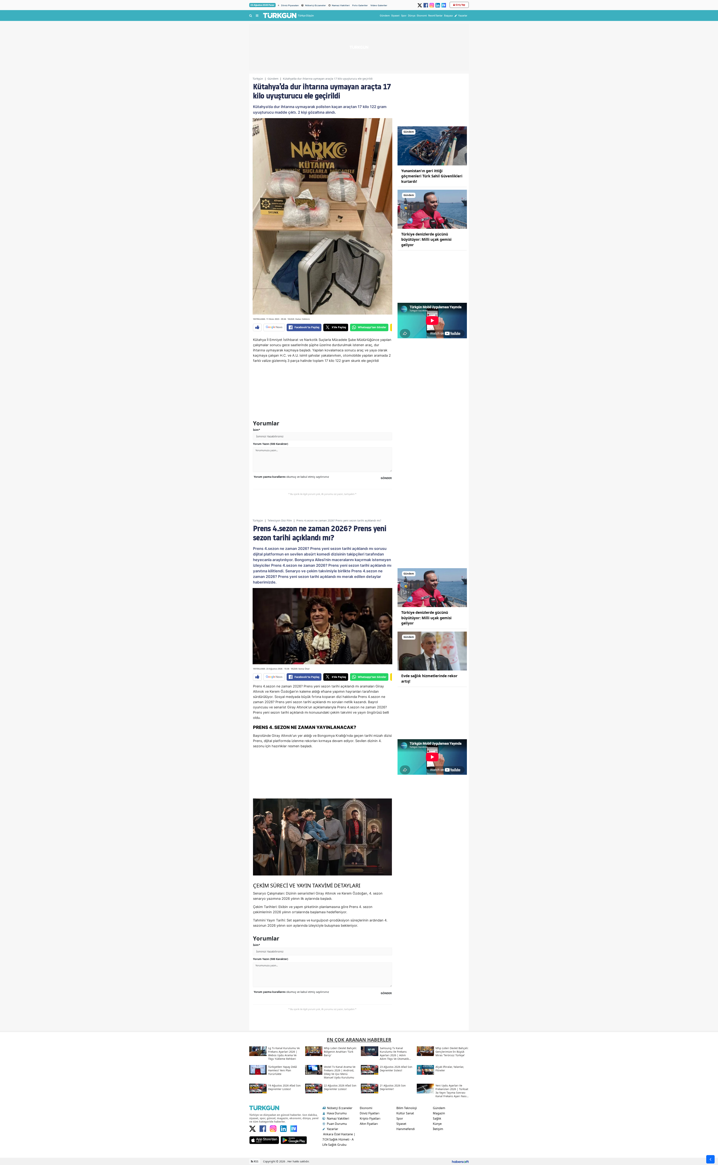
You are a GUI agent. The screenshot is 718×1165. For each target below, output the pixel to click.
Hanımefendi (405, 1129)
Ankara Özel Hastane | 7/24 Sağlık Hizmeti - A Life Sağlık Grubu (338, 1139)
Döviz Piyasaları (290, 5)
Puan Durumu (337, 1124)
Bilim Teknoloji (406, 1108)
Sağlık (437, 1118)
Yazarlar (332, 1129)
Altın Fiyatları (369, 1124)
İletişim (438, 1129)
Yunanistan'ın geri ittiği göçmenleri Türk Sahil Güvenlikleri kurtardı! (431, 176)
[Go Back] (710, 1159)
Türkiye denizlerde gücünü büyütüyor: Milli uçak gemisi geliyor (426, 239)
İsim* (256, 430)
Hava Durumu (337, 1113)
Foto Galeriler (360, 5)
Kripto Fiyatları (370, 1118)
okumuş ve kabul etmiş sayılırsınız (291, 476)
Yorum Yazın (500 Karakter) (270, 444)
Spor (399, 1118)
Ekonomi (366, 1108)
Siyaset (401, 1124)
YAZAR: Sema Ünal (300, 668)
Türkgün (258, 78)
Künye (437, 1124)
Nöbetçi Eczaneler (315, 5)
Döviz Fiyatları (369, 1113)
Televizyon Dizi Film (280, 520)
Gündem (273, 78)
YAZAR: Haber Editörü (299, 319)
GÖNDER (386, 478)
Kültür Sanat (405, 1113)
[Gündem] (432, 146)
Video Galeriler (378, 5)
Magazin (439, 1113)
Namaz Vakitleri (341, 5)
